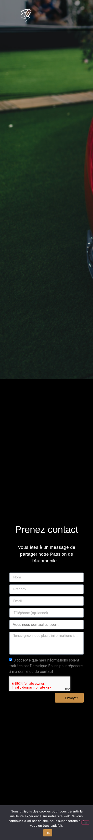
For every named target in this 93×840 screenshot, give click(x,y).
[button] (74, 15)
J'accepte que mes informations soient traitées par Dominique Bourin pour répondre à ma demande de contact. (46, 666)
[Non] (85, 822)
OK (48, 833)
